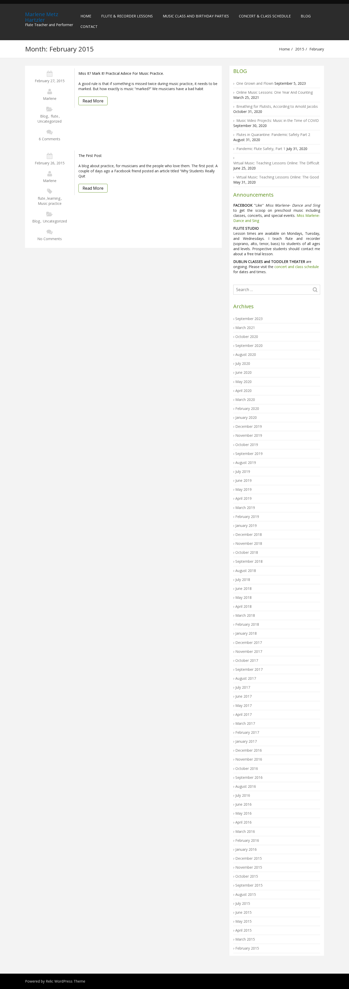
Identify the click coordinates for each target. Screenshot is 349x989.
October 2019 (246, 444)
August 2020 (245, 354)
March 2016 (245, 831)
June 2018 (243, 588)
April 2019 (243, 498)
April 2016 (243, 822)
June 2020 (243, 372)
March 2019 (245, 507)
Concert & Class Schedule (265, 16)
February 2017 (247, 732)
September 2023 (249, 318)
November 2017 (248, 651)
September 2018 (249, 561)
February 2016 (247, 840)
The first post (90, 155)
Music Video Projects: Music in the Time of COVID (277, 120)
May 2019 (243, 489)
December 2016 (248, 750)
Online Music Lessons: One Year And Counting (274, 92)
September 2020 (249, 345)
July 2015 (242, 903)
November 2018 (248, 543)
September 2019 (249, 453)
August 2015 (245, 894)
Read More (93, 101)
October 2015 (246, 876)
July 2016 (242, 795)
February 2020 (247, 408)
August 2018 (245, 570)
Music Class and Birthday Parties (196, 16)
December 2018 (248, 534)
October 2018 (246, 552)
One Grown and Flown (254, 83)
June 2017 (243, 696)
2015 (299, 48)
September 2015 (249, 885)
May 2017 (243, 705)
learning (53, 198)
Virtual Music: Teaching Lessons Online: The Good (277, 177)
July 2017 (242, 687)
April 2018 (243, 606)
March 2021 (245, 327)
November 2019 (248, 435)
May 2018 (243, 597)
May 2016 (243, 813)
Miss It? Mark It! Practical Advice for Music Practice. (121, 73)
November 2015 (248, 867)
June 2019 (243, 480)
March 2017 (245, 723)
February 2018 (247, 624)
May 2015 (243, 921)
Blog (306, 16)
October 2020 (246, 336)
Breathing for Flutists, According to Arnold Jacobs (277, 106)
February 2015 (247, 948)
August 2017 (245, 678)
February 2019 (247, 516)
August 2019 (245, 462)
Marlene (49, 98)
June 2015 (243, 912)
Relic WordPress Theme (65, 981)
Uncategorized (50, 121)
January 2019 (246, 525)
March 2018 (245, 615)
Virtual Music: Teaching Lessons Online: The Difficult (276, 163)
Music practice (50, 203)
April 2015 (243, 930)
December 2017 (248, 642)
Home (85, 16)
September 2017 (249, 669)
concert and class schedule (296, 266)
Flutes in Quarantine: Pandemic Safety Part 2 (273, 134)
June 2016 (243, 804)
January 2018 (246, 633)
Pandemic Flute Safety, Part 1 (260, 148)
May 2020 (243, 381)
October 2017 (246, 660)
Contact (89, 26)
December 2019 (248, 426)
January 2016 (246, 849)
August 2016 (245, 786)
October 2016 (246, 768)
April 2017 (243, 714)
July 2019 (242, 471)
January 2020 (246, 417)
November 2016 (248, 759)
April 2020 (243, 390)
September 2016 (249, 777)
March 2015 (245, 939)
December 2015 (248, 858)
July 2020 (242, 363)
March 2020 (245, 399)
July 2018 (242, 579)
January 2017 (246, 741)
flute (54, 116)
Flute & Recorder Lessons (127, 16)
